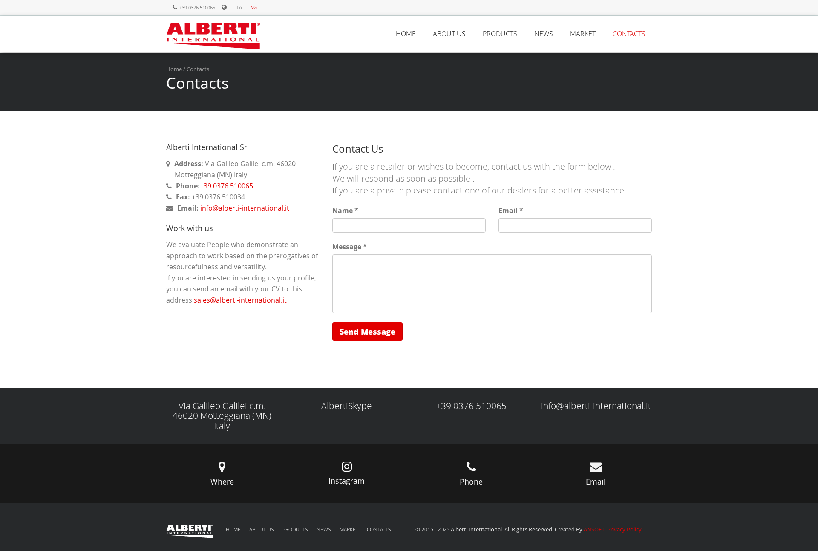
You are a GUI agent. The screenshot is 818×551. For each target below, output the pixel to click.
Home (174, 69)
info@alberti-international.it (244, 208)
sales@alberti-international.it (240, 300)
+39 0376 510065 (226, 185)
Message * (349, 246)
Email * (510, 210)
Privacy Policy (624, 529)
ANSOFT (594, 529)
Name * (345, 210)
